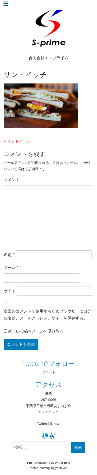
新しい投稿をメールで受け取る (36, 331)
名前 (9, 255)
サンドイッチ (19, 141)
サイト (10, 291)
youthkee (61, 468)
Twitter (42, 423)
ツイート (48, 372)
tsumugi (45, 468)
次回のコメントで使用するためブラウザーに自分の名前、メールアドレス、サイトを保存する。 (47, 314)
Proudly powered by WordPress (48, 463)
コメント (12, 180)
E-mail (55, 423)
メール (11, 267)
